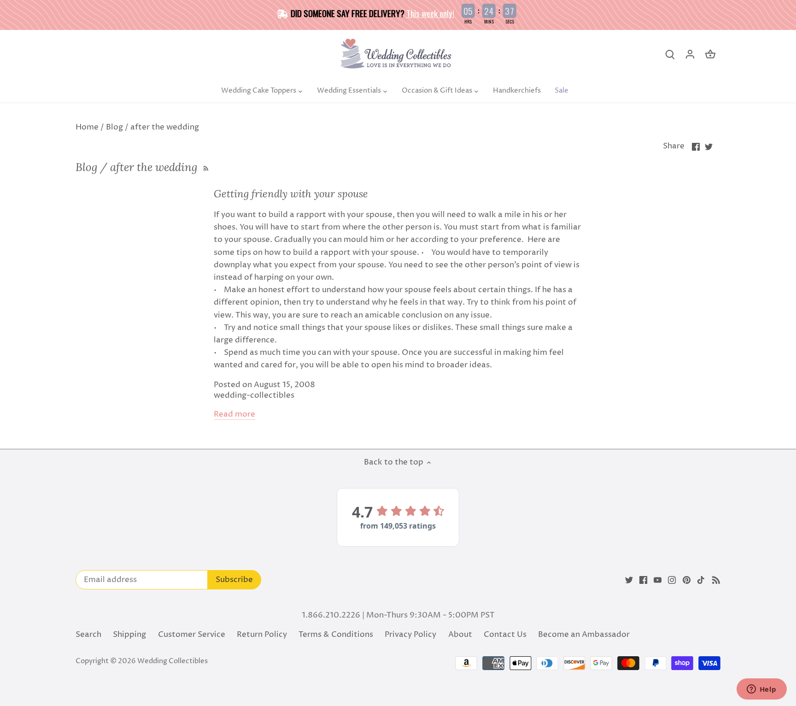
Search (88, 634)
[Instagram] (672, 580)
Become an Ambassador (584, 634)
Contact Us (505, 634)
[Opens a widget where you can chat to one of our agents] (761, 689)
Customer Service (191, 634)
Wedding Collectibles (172, 661)
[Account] (690, 54)
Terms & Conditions (335, 634)
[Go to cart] (710, 54)
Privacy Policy (410, 634)
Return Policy (262, 634)
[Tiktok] (701, 580)
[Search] (670, 54)
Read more (234, 414)
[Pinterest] (687, 580)
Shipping (129, 634)
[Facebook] (643, 580)
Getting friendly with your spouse (291, 193)
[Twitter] (629, 580)
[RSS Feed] (205, 167)
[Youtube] (657, 580)
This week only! (430, 12)
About (460, 634)
